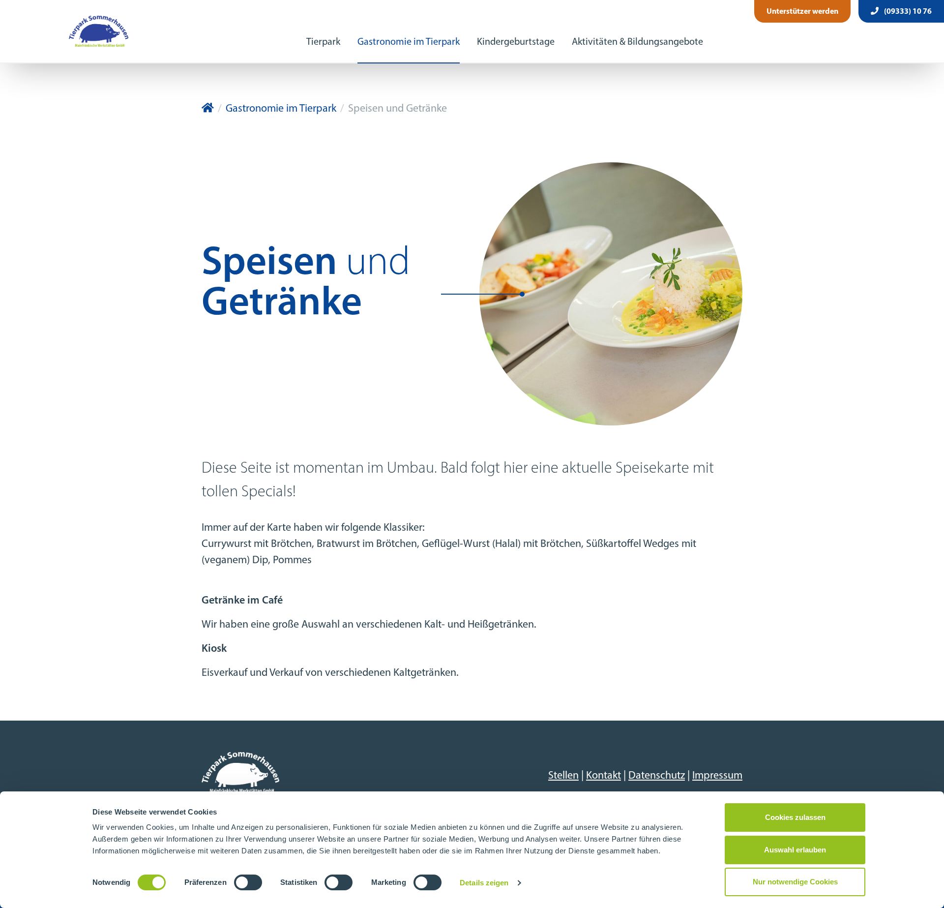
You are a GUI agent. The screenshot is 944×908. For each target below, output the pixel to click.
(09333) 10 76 (907, 12)
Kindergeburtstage (516, 42)
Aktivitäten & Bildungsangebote (637, 42)
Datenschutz (656, 776)
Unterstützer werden (802, 12)
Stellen (563, 776)
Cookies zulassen (795, 817)
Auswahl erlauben (795, 850)
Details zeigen (484, 882)
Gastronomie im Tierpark (408, 42)
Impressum (717, 776)
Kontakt (603, 776)
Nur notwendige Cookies (795, 882)
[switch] (248, 882)
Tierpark (323, 42)
